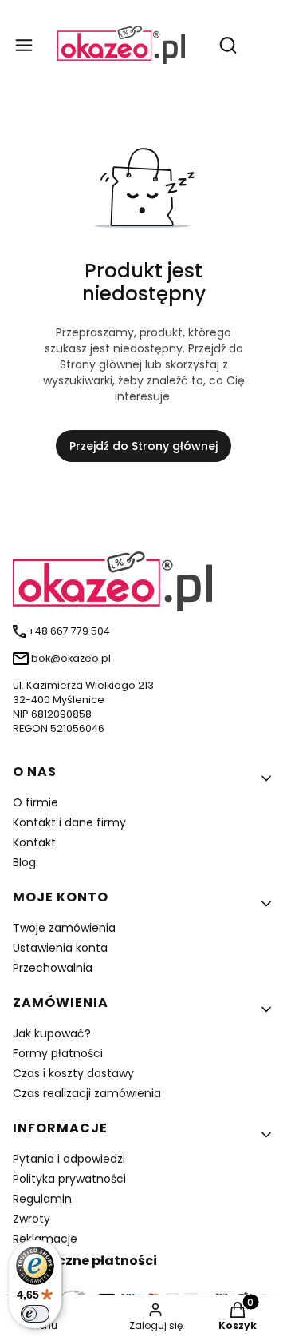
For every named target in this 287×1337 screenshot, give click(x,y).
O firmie (35, 802)
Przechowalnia (52, 968)
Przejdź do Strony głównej (143, 446)
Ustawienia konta (60, 948)
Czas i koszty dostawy (73, 1073)
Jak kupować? (52, 1033)
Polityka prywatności (69, 1179)
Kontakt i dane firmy (69, 822)
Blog (24, 862)
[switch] (35, 1314)
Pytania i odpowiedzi (69, 1159)
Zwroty (31, 1219)
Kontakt (34, 842)
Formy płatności (58, 1053)
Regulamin (42, 1199)
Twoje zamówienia (64, 928)
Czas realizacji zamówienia (87, 1093)
